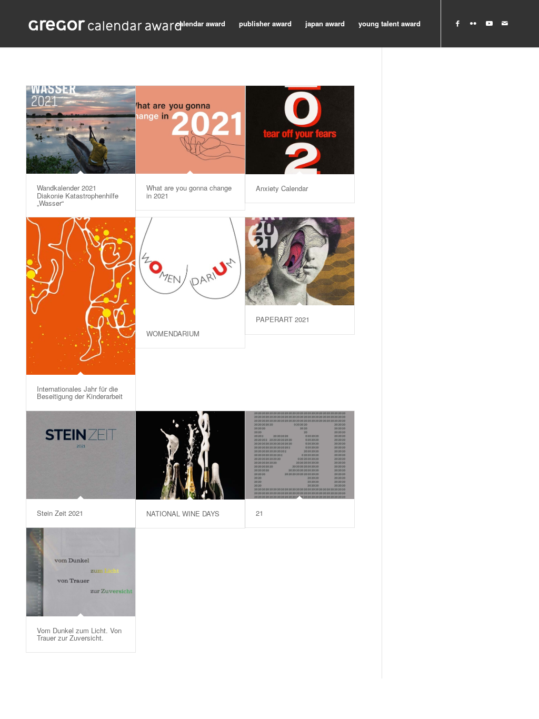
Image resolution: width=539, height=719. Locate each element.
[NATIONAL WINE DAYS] (190, 455)
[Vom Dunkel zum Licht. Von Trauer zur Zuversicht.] (80, 572)
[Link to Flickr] (473, 23)
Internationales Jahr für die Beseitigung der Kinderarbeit (80, 392)
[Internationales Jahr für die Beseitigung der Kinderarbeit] (80, 296)
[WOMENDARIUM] (190, 268)
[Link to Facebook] (457, 23)
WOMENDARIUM (172, 333)
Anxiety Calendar (282, 188)
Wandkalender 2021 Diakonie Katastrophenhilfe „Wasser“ (77, 195)
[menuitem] (200, 23)
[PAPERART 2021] (299, 261)
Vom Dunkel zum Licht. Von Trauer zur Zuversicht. (79, 634)
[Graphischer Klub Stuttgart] (105, 23)
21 (259, 513)
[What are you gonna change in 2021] (190, 130)
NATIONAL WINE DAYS (182, 513)
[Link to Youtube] (489, 23)
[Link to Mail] (505, 23)
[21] (299, 455)
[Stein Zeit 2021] (80, 455)
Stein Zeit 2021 (60, 513)
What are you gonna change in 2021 (189, 191)
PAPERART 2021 (283, 319)
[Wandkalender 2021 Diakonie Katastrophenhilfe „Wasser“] (80, 130)
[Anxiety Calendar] (299, 130)
